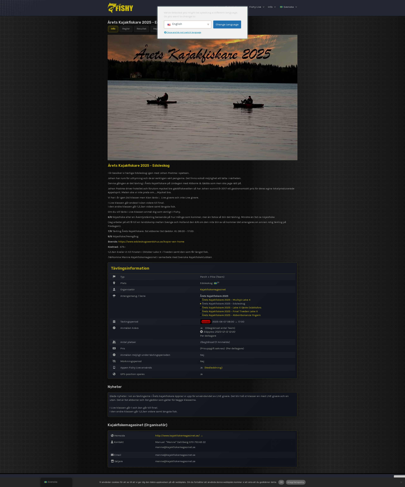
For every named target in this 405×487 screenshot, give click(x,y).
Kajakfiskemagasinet (213, 289)
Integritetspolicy (295, 482)
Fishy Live (255, 6)
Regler (126, 28)
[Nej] (401, 482)
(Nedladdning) (213, 367)
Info (270, 6)
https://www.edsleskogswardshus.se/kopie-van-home (151, 241)
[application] (262, 7)
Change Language (227, 24)
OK (281, 482)
